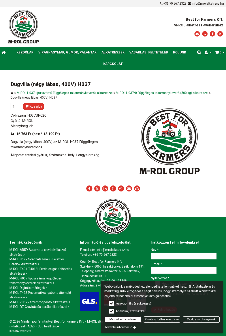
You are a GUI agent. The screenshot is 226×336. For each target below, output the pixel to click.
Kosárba (35, 106)
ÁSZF (31, 326)
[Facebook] (212, 34)
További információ (118, 327)
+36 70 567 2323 (174, 3)
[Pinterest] (113, 188)
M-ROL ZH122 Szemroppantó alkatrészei (38, 302)
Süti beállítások (48, 326)
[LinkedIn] (105, 188)
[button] (219, 52)
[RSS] (220, 34)
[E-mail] (197, 34)
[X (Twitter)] (97, 188)
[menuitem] (3, 52)
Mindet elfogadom (122, 319)
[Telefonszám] (205, 34)
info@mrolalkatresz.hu (208, 3)
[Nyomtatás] (136, 188)
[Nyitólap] (50, 27)
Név (155, 250)
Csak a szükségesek (201, 319)
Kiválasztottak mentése (162, 319)
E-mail (156, 264)
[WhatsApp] (120, 188)
